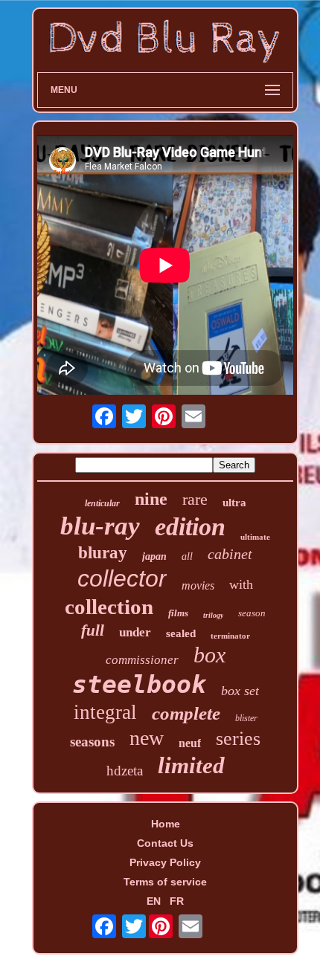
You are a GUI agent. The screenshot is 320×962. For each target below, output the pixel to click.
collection (109, 607)
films (178, 613)
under (135, 632)
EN (154, 901)
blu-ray (100, 525)
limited (191, 765)
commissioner (142, 660)
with (241, 584)
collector (122, 578)
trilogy (213, 615)
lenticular (102, 503)
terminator (230, 635)
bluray (102, 552)
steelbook (139, 684)
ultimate (255, 536)
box (209, 654)
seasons (92, 741)
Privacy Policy (165, 862)
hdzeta (124, 770)
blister (246, 718)
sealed (181, 633)
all (187, 556)
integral (105, 712)
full (92, 630)
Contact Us (165, 843)
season (252, 613)
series (238, 738)
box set (240, 690)
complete (186, 713)
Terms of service (165, 882)
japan (154, 556)
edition (190, 526)
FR (177, 901)
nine (151, 499)
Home (165, 824)
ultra (234, 503)
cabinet (230, 554)
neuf (190, 743)
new (146, 737)
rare (195, 499)
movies (198, 585)
